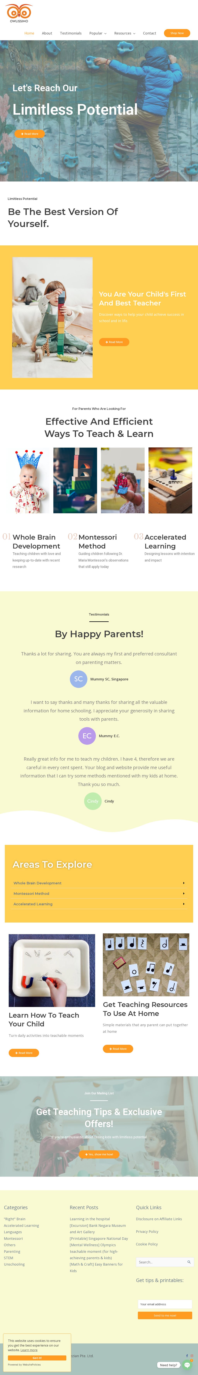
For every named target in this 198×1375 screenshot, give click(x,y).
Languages (13, 1232)
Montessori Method (31, 894)
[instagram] (192, 1355)
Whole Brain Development (37, 883)
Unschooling (14, 1264)
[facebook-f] (187, 1355)
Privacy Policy (147, 1231)
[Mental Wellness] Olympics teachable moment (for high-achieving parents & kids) (94, 1251)
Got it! (37, 1358)
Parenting (12, 1251)
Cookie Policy (147, 1244)
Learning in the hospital (90, 1219)
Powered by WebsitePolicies (24, 1364)
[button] (177, 33)
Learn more (29, 1350)
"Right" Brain (14, 1219)
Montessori (13, 1238)
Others (9, 1245)
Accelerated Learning (33, 904)
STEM (8, 1257)
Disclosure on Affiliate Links (159, 1219)
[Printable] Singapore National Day (99, 1238)
